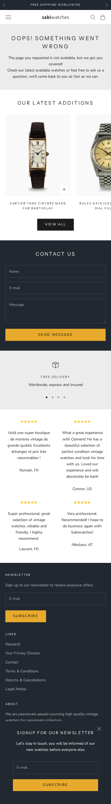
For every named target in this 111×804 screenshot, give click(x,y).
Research (12, 644)
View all (55, 224)
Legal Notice (15, 689)
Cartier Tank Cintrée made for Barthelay (38, 206)
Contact (11, 662)
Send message (55, 334)
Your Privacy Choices (22, 653)
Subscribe (55, 784)
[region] (55, 375)
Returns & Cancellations (25, 680)
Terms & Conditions (22, 671)
